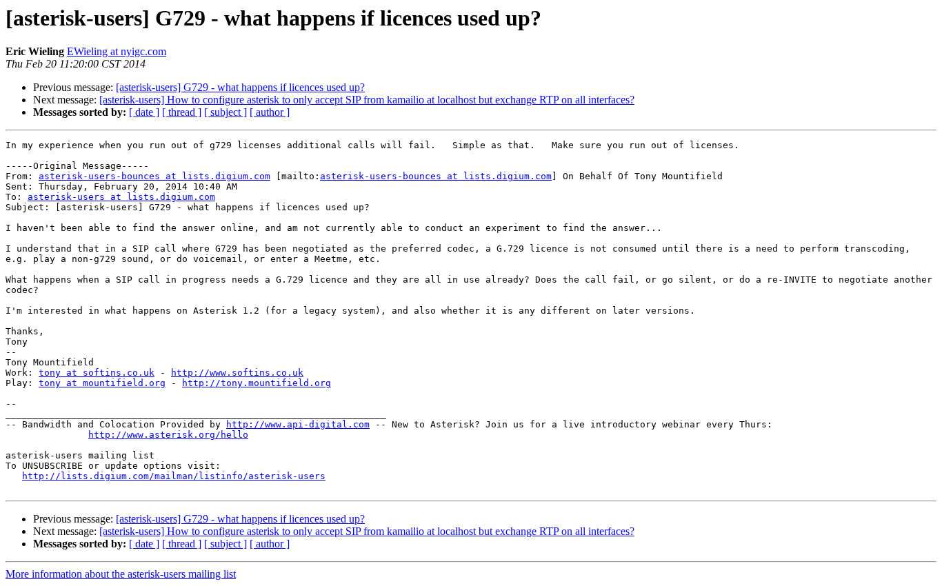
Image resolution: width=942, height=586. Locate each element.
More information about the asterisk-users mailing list (121, 574)
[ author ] (270, 112)
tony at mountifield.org (102, 383)
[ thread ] (181, 112)
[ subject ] (225, 112)
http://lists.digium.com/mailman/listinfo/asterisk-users (173, 476)
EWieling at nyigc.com (116, 51)
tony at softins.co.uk (96, 372)
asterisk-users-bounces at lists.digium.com (154, 176)
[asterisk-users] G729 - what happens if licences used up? (240, 87)
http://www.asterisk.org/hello (168, 435)
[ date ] (144, 112)
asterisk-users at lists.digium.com (121, 197)
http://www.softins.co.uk (237, 372)
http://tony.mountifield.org (256, 383)
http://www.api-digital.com (298, 424)
